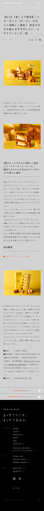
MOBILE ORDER (36, 7)
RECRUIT (17, 471)
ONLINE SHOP (22, 7)
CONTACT (17, 443)
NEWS (15, 437)
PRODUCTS (18, 434)
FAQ (14, 440)
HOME (16, 428)
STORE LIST (8, 7)
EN (18, 488)
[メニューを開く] (39, 3)
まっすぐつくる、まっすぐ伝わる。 (23, 450)
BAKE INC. (17, 468)
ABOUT (16, 431)
